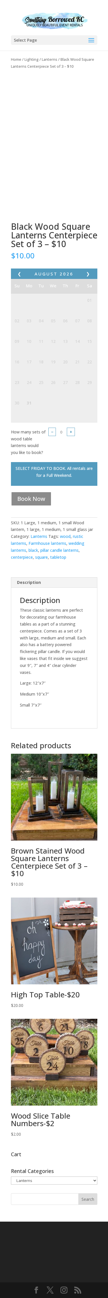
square (41, 557)
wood (65, 536)
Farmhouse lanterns (47, 543)
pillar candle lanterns (59, 550)
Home (16, 59)
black (33, 550)
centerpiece (22, 557)
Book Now (31, 499)
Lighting (31, 59)
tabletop (58, 557)
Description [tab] (29, 582)
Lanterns (49, 59)
